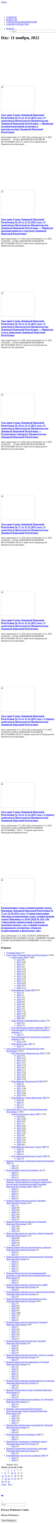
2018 (19, 969)
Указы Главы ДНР (19, 957)
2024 (19, 983)
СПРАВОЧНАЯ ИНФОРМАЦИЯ (21, 22)
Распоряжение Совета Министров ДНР (28, 1098)
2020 (19, 974)
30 (9, 1482)
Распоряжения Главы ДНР (23, 990)
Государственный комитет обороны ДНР (29, 1027)
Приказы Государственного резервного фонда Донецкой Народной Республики (26, 1442)
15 (6, 1476)
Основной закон (13, 953)
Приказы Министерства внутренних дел (24, 1170)
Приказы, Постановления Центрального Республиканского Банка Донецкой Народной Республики (26, 1411)
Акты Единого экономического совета (28, 1020)
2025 (19, 985)
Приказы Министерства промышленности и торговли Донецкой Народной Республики (30, 1382)
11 (15, 1473)
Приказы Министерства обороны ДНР (23, 1434)
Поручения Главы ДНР (21, 1044)
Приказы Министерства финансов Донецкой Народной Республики (26, 1223)
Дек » (10, 1484)
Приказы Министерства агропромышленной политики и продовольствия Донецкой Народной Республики (28, 1275)
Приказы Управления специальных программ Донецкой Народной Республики (26, 1449)
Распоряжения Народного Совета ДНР (28, 1147)
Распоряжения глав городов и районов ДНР (25, 1455)
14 (2, 1476)
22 (6, 1479)
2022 (19, 978)
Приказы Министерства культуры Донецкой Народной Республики (26, 1342)
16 (9, 1476)
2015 (19, 962)
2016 (19, 964)
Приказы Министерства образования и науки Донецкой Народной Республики (26, 1300)
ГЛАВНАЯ (11, 17)
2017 (19, 967)
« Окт (3, 1484)
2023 (19, 981)
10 (12, 1473)
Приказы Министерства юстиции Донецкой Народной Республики (26, 1202)
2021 (19, 976)
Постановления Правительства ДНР (27, 1053)
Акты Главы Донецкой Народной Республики (26, 955)
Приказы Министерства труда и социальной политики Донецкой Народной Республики (30, 1293)
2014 (19, 960)
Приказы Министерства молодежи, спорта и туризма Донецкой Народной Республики (30, 1356)
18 (15, 1476)
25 (15, 1479)
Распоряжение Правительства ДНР (27, 1081)
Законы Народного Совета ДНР (25, 1114)
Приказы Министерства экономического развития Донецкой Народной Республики (28, 1248)
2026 (19, 988)
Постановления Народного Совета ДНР (29, 1156)
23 (9, 1479)
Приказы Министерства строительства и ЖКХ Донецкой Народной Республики (27, 1286)
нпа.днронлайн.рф (39, 1489)
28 (2, 1482)
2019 (19, 971)
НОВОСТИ (11, 19)
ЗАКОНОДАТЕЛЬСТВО (17, 24)
